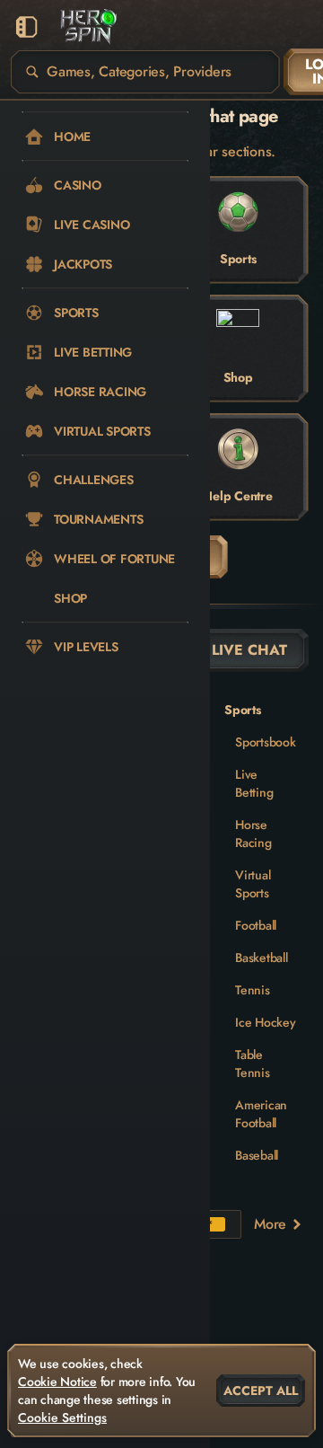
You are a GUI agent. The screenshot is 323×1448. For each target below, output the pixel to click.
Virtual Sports (252, 884)
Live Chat (249, 650)
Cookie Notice (57, 1382)
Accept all (260, 1390)
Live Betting (254, 783)
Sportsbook (265, 742)
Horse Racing (253, 834)
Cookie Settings (62, 1417)
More (270, 1224)
